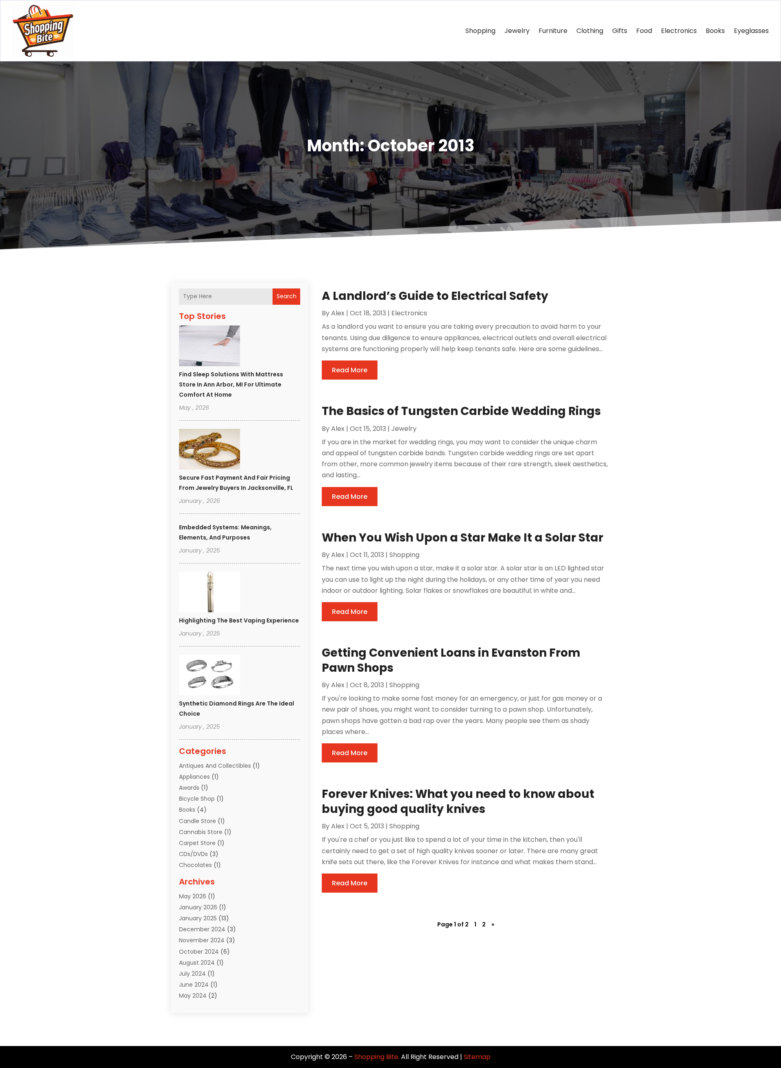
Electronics (679, 30)
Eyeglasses (751, 30)
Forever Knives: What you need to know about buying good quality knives (458, 801)
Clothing (589, 30)
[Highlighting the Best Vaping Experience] (209, 593)
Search (287, 296)
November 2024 (202, 940)
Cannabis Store (201, 832)
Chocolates (195, 865)
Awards (189, 788)
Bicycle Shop (197, 799)
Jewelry (517, 30)
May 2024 (193, 996)
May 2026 (192, 896)
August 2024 (197, 963)
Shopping (480, 30)
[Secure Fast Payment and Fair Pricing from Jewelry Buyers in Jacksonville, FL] (209, 450)
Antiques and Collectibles (215, 766)
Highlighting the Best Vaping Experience (239, 620)
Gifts (619, 30)
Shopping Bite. (376, 1056)
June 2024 (194, 985)
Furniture (553, 30)
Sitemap (477, 1056)
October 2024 (199, 952)
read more (349, 370)
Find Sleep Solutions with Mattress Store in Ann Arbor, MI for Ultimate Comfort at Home (231, 384)
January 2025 (198, 918)
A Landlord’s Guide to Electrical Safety (435, 296)
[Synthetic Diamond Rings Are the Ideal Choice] (209, 676)
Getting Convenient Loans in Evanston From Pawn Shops (451, 660)
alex (338, 313)
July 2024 (192, 974)
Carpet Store (197, 843)
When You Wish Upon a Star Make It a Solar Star (462, 538)
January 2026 (198, 907)
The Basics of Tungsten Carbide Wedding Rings (461, 411)
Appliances (194, 777)
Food (644, 30)
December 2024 (202, 929)
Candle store (197, 821)
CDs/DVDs (193, 854)
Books (715, 30)
